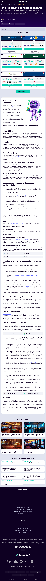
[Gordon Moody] (34, 563)
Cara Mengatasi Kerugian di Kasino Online (22, 517)
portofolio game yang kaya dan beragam (25, 195)
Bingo (22, 494)
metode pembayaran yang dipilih (31, 362)
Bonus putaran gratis (7, 314)
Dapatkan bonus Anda (12, 49)
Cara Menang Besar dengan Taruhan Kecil (22, 513)
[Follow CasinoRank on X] (21, 548)
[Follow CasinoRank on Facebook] (15, 548)
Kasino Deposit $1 (9, 373)
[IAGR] (9, 563)
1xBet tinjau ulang (12, 51)
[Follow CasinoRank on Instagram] (18, 548)
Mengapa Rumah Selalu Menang (22, 508)
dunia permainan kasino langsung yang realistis (20, 239)
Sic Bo (22, 498)
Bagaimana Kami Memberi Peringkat (22, 531)
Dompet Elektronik (18, 156)
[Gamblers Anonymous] (15, 563)
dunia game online (10, 106)
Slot (23, 500)
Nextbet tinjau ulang (34, 86)
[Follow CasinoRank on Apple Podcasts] (30, 548)
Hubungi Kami (23, 527)
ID (22, 551)
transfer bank (28, 286)
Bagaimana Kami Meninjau (23, 529)
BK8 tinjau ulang (34, 51)
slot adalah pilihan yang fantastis (17, 223)
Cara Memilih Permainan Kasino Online (23, 511)
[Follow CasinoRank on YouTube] (24, 548)
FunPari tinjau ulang (12, 68)
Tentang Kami (23, 525)
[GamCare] (24, 563)
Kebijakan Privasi (23, 534)
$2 (6, 379)
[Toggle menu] (2, 1)
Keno (23, 496)
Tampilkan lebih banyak (22, 91)
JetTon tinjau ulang (12, 86)
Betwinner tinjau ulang (34, 68)
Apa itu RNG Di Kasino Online (22, 515)
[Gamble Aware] (20, 567)
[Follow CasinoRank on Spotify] (27, 548)
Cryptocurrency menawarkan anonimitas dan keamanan (26, 275)
